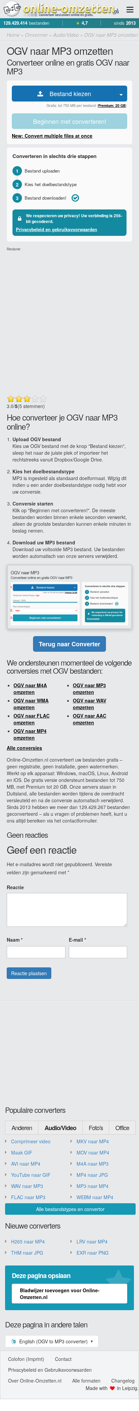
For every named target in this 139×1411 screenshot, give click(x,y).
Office (122, 1127)
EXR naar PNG (93, 1252)
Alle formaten (86, 1380)
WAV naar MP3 (27, 1186)
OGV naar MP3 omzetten (89, 688)
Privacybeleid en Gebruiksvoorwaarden (50, 1369)
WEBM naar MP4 (95, 1197)
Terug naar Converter (69, 644)
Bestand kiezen (68, 93)
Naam (15, 939)
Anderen (21, 1127)
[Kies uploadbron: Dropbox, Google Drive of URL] (121, 94)
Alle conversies (24, 747)
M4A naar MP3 (93, 1163)
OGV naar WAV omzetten (89, 704)
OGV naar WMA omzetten (31, 704)
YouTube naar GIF (31, 1174)
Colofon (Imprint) (26, 1359)
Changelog (123, 1380)
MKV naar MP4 (93, 1141)
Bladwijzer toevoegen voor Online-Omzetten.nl (60, 1293)
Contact (63, 1359)
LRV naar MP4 (92, 1241)
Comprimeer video (31, 1141)
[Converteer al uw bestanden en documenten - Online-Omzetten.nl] (60, 9)
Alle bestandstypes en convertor (70, 1209)
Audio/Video (60, 1127)
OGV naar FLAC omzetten (31, 719)
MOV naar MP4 (93, 1152)
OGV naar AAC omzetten (89, 719)
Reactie (15, 887)
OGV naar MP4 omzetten (30, 734)
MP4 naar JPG (92, 1174)
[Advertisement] (69, 321)
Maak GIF (21, 1152)
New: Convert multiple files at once (52, 135)
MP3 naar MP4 (93, 1186)
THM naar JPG (27, 1252)
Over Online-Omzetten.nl (34, 1380)
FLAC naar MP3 (28, 1197)
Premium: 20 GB (112, 105)
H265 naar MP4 (28, 1241)
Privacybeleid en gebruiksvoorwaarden (56, 229)
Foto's (96, 1127)
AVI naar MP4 (25, 1163)
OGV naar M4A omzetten (30, 688)
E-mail (77, 939)
